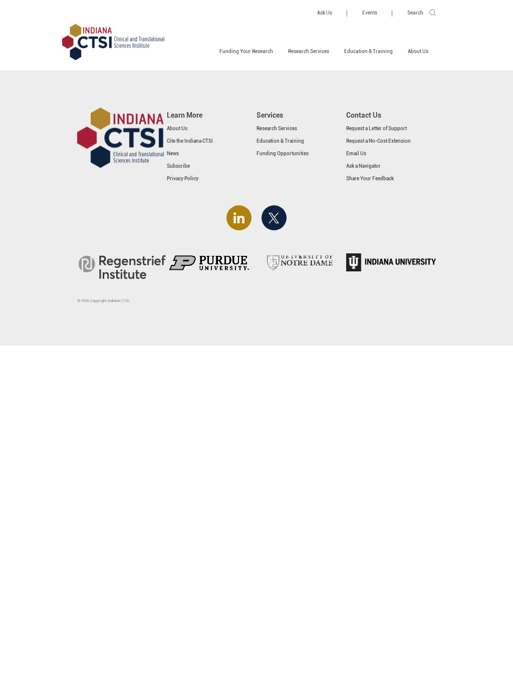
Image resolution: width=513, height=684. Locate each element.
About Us (418, 51)
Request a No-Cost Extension (378, 141)
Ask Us (324, 13)
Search (415, 13)
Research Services (308, 51)
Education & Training (368, 51)
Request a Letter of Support (376, 128)
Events (369, 13)
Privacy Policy (182, 178)
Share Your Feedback (370, 178)
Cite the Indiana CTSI (190, 141)
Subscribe (178, 166)
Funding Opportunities (282, 153)
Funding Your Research (246, 51)
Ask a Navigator (363, 166)
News (173, 153)
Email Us (356, 153)
